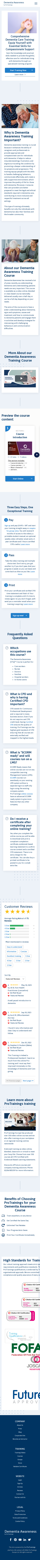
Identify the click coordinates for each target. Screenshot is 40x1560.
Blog (20, 1432)
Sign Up (20, 1483)
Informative (11, 951)
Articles (20, 1487)
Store (20, 1463)
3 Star (7, 931)
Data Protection (20, 1514)
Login (20, 1480)
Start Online (18, 479)
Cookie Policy (20, 1521)
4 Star (7, 928)
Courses (20, 1456)
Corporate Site (20, 1435)
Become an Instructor (20, 1439)
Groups (20, 1459)
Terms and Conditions (20, 1518)
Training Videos (20, 1452)
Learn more (19, 74)
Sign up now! (18, 615)
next (37, 455)
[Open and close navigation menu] (36, 3)
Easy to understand (14, 947)
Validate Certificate (20, 1466)
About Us (20, 1425)
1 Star (7, 937)
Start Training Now (18, 70)
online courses (27, 794)
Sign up (7, 525)
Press (20, 1428)
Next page (27, 1081)
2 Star (7, 934)
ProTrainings (31, 1547)
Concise (24, 951)
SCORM (13, 778)
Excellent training (14, 956)
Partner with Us (20, 1497)
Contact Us (20, 1494)
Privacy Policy (20, 1511)
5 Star (7, 926)
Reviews (20, 1490)
